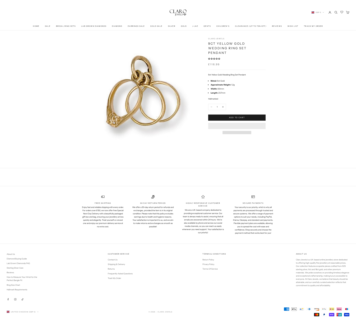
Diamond (117, 26)
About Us (11, 254)
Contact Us (113, 259)
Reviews (277, 26)
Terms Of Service (210, 269)
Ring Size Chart (13, 285)
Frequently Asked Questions (120, 273)
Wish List (292, 26)
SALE (47, 26)
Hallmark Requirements (17, 289)
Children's (222, 26)
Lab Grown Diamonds (93, 26)
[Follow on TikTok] (22, 299)
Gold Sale (156, 26)
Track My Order (313, 26)
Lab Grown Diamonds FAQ (18, 263)
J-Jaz (195, 26)
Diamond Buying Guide (17, 258)
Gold (184, 26)
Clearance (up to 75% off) (250, 26)
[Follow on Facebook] (8, 299)
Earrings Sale (136, 26)
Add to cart (237, 117)
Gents (207, 26)
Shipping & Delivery (116, 264)
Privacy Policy (208, 264)
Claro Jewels (216, 39)
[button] (214, 58)
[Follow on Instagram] (15, 299)
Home (36, 26)
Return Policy (208, 259)
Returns (111, 269)
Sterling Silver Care (15, 268)
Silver (171, 26)
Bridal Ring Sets (66, 26)
